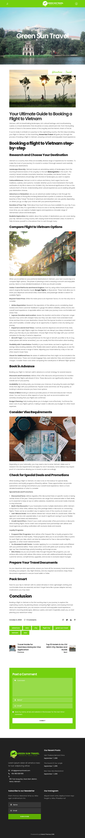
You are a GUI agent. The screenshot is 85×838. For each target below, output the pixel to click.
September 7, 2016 (50, 758)
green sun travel (62, 628)
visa (25, 633)
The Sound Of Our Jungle (53, 763)
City (35, 628)
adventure (16, 628)
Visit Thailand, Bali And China (54, 755)
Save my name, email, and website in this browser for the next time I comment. (40, 713)
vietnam (15, 633)
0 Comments (31, 620)
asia (27, 628)
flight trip (46, 628)
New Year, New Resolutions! (54, 771)
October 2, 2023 (15, 620)
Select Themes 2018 (47, 834)
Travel (69, 72)
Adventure (57, 72)
